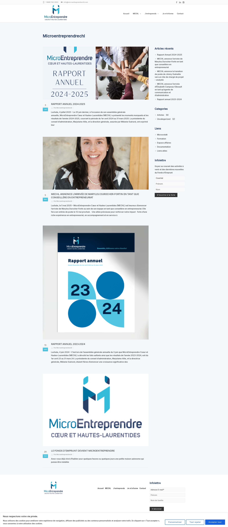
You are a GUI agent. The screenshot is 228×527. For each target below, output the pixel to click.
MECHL (136, 14)
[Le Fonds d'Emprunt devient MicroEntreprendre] (96, 410)
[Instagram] (183, 2)
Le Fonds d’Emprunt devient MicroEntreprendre (83, 450)
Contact (180, 14)
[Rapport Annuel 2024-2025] (96, 73)
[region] (114, 520)
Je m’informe (167, 14)
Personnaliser (175, 522)
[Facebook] (176, 2)
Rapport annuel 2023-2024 (68, 344)
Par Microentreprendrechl (63, 108)
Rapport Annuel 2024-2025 (68, 104)
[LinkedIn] (180, 2)
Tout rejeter (195, 522)
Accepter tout (215, 522)
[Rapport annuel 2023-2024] (96, 283)
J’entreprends (150, 14)
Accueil (126, 14)
